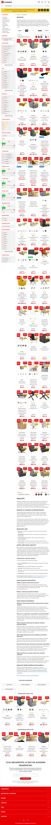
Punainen (7, 86)
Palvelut (3, 812)
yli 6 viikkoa (7, 163)
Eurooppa (7, 259)
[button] (2, 6)
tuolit (46, 25)
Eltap (6, 60)
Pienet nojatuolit (6, 21)
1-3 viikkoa (7, 159)
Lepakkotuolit (5, 25)
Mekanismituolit (5, 20)
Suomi (6, 261)
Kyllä (6, 135)
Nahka (6, 109)
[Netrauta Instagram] (27, 820)
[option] (18, 51)
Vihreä (6, 82)
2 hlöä (6, 220)
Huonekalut (23, 14)
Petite (5, 243)
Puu (6, 98)
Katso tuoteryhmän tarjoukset (8, 39)
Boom (5, 232)
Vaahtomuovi (7, 111)
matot (18, 27)
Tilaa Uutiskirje (26, 778)
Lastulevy (7, 106)
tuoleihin (28, 675)
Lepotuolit (4, 17)
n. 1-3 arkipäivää (8, 154)
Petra (5, 245)
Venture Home (8, 48)
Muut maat (7, 258)
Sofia (5, 247)
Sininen (6, 78)
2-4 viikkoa (7, 161)
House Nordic (7, 53)
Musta (6, 80)
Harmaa (6, 71)
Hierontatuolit (5, 28)
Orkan (6, 239)
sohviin (24, 675)
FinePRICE (7, 55)
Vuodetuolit (4, 18)
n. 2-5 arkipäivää (8, 156)
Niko (5, 236)
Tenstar (6, 58)
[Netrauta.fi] (6, 2)
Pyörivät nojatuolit (6, 29)
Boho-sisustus (41, 577)
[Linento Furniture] (33, 30)
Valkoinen (7, 77)
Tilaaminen (4, 803)
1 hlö (6, 218)
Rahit (3, 27)
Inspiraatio (4, 816)
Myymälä (3, 798)
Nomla (6, 51)
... (43, 37)
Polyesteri (7, 102)
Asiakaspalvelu (5, 789)
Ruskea (6, 75)
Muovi (6, 113)
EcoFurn (6, 57)
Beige (6, 73)
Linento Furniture (9, 46)
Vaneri (6, 104)
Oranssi (6, 87)
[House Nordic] (40, 30)
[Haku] (48, 6)
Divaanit (4, 22)
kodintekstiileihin (35, 675)
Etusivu (18, 14)
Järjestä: (19, 35)
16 (45, 37)
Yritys (2, 807)
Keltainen (7, 84)
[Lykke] (47, 30)
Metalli (6, 107)
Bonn (5, 248)
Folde (5, 238)
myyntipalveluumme (40, 671)
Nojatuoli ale (5, 31)
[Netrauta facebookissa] (23, 820)
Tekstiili (6, 97)
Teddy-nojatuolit (6, 32)
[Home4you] (27, 30)
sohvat (42, 25)
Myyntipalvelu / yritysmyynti (8, 793)
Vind (5, 62)
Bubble (6, 234)
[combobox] (27, 6)
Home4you (7, 49)
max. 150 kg (7, 226)
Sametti (6, 100)
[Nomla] (20, 30)
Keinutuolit (4, 24)
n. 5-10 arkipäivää (9, 157)
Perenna (6, 241)
